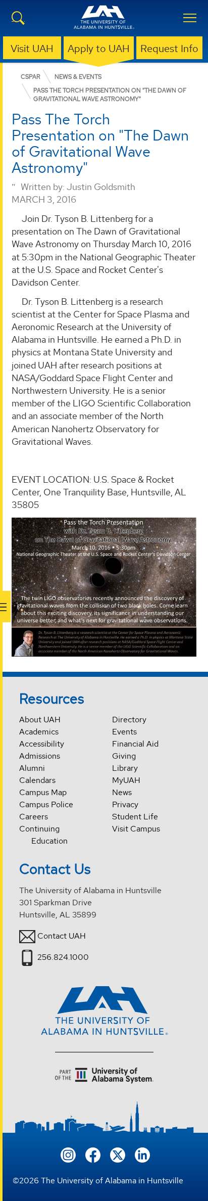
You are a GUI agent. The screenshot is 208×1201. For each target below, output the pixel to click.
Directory (129, 719)
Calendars (37, 780)
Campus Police (46, 804)
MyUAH (126, 780)
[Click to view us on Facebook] (92, 1154)
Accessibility (41, 743)
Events (124, 731)
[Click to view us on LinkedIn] (142, 1154)
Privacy (125, 804)
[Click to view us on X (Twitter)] (117, 1154)
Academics (39, 731)
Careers (33, 816)
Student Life (135, 816)
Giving (124, 756)
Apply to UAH (99, 48)
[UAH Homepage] (104, 23)
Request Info (169, 48)
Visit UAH (32, 48)
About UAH (40, 719)
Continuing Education (43, 834)
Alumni (32, 768)
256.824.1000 (63, 957)
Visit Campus (136, 828)
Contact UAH (61, 936)
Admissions (39, 756)
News (122, 792)
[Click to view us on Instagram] (68, 1154)
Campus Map (43, 792)
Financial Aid (135, 743)
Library (125, 768)
